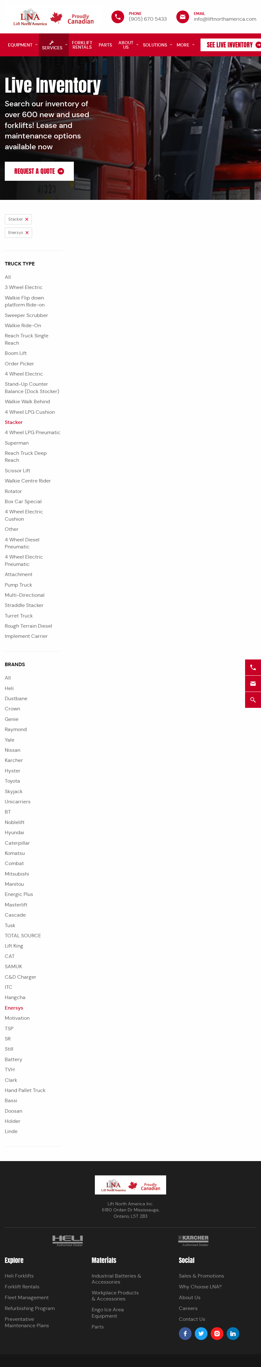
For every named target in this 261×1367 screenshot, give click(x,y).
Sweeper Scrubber (26, 315)
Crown (12, 709)
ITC (8, 987)
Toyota (12, 781)
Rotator (13, 491)
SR (8, 1039)
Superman (17, 443)
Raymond (16, 729)
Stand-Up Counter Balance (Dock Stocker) (32, 387)
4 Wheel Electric (24, 374)
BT (8, 812)
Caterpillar (17, 843)
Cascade (15, 915)
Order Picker (19, 364)
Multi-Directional (25, 595)
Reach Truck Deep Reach (26, 456)
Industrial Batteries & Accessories (116, 1279)
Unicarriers (18, 802)
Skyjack (14, 791)
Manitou (14, 884)
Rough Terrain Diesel (28, 626)
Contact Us (192, 1319)
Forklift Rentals (22, 1287)
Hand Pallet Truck (25, 1090)
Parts (98, 1327)
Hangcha (15, 997)
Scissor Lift (17, 471)
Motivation (17, 1018)
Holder (12, 1121)
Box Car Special (23, 501)
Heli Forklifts (19, 1276)
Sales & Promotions (201, 1276)
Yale (9, 740)
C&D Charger (20, 977)
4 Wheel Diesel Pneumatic (22, 543)
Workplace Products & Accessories (115, 1296)
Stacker (14, 422)
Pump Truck (18, 585)
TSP (9, 1028)
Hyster (12, 771)
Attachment (18, 574)
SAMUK (13, 966)
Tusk (10, 925)
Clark (11, 1080)
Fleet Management (27, 1297)
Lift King (14, 946)
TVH (10, 1070)
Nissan (12, 750)
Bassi (11, 1100)
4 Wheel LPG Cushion (30, 412)
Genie (11, 719)
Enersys (14, 1007)
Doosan (13, 1111)
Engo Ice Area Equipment (108, 1313)
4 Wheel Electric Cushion (24, 515)
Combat (14, 863)
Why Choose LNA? (200, 1287)
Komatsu (15, 853)
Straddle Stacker (24, 605)
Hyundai (14, 832)
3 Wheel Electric (24, 287)
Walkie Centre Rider (28, 481)
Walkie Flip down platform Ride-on (25, 301)
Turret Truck (19, 616)
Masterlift (16, 905)
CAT (10, 956)
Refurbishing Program (30, 1308)
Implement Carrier (26, 636)
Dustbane (16, 698)
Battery (13, 1059)
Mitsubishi (17, 874)
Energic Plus (19, 894)
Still (9, 1049)
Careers (188, 1308)
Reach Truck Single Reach (26, 339)
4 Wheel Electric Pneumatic (24, 560)
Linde (11, 1131)
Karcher (14, 760)
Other (11, 529)
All (8, 277)
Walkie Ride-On (23, 325)
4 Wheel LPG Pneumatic (32, 432)
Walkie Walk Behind (27, 401)
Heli (9, 688)
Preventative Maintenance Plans (27, 1322)
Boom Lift (16, 353)
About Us (190, 1297)
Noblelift (15, 822)
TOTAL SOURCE (23, 936)
